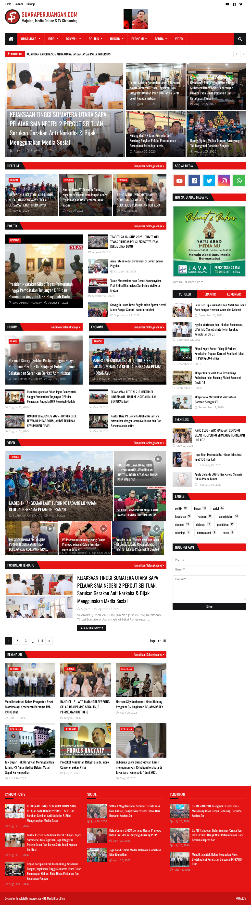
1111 (40, 640)
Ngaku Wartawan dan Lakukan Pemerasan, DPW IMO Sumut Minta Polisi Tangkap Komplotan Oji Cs (219, 329)
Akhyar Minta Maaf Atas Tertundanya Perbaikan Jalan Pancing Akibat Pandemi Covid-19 (218, 377)
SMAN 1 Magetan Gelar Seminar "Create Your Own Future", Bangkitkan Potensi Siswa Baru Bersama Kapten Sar (135, 810)
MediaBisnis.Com (56, 898)
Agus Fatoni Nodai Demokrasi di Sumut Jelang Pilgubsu (136, 263)
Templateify (22, 898)
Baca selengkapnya (91, 628)
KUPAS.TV (241, 898)
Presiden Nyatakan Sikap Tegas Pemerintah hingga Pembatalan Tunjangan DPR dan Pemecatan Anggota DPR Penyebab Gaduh (41, 290)
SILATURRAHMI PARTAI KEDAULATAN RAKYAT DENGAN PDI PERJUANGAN (137, 512)
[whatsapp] (239, 180)
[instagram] (224, 180)
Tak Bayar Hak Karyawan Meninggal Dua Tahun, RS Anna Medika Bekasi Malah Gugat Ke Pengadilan (29, 767)
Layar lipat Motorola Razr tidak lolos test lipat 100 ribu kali (218, 457)
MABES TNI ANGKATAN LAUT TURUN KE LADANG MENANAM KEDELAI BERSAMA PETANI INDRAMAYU (31, 199)
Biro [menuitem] (51, 38)
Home (8, 4)
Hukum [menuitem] (115, 38)
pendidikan (225, 524)
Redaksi (19, 4)
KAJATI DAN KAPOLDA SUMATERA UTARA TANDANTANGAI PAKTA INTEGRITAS (68, 54)
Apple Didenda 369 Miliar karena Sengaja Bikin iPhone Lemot (218, 476)
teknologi (182, 532)
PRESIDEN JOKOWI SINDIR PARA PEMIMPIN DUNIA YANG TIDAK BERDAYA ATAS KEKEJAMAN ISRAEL (28, 544)
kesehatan (182, 516)
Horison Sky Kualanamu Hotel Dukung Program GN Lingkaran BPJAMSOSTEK (139, 704)
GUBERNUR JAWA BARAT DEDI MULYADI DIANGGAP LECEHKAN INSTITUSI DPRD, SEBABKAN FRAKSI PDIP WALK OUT (137, 472)
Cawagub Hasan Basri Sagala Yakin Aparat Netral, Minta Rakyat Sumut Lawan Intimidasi (138, 307)
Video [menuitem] (179, 38)
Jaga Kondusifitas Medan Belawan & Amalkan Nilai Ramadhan (135, 852)
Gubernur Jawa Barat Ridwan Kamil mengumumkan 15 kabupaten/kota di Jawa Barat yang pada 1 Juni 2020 (139, 767)
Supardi (86, 609)
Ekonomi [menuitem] (137, 38)
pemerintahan (228, 516)
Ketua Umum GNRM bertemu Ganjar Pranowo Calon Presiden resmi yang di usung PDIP (135, 833)
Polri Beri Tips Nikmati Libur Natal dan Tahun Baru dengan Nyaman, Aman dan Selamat (220, 307)
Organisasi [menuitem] (29, 38)
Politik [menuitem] (94, 38)
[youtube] (227, 4)
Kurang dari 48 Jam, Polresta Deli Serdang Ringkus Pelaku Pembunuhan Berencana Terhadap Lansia (153, 140)
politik (181, 508)
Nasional (204, 516)
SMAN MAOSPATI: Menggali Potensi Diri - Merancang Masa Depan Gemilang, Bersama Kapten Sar (216, 810)
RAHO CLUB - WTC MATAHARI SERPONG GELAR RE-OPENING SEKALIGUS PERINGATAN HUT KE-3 (138, 199)
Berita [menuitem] (159, 38)
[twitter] (241, 4)
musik (228, 532)
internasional (206, 532)
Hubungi (30, 4)
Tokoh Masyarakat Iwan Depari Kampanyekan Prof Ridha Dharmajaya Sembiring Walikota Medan (136, 285)
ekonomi (182, 524)
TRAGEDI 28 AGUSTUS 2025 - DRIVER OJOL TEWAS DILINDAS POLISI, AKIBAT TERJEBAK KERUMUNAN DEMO (135, 241)
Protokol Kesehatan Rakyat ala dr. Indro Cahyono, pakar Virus (84, 764)
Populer (185, 294)
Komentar (234, 294)
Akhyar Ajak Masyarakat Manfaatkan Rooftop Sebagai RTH (215, 399)
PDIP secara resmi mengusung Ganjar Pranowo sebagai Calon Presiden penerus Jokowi (83, 544)
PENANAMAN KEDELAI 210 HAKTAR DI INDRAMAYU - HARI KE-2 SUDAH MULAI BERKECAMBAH (133, 396)
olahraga (203, 524)
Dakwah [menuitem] (72, 38)
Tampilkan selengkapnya (148, 165)
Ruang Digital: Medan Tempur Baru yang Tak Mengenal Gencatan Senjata (214, 143)
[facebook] (234, 4)
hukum (200, 508)
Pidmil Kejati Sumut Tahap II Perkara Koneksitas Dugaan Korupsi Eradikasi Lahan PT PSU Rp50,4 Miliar (219, 353)
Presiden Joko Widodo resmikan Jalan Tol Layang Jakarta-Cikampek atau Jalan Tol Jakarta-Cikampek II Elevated (137, 544)
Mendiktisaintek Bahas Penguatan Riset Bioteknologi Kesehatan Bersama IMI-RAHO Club (29, 706)
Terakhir (209, 294)
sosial (218, 508)
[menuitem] (11, 39)
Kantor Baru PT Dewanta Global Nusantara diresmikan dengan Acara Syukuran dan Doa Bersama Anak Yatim (85, 197)
